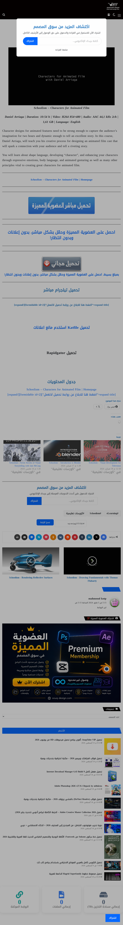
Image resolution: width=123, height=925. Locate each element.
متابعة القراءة (61, 50)
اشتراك (30, 41)
